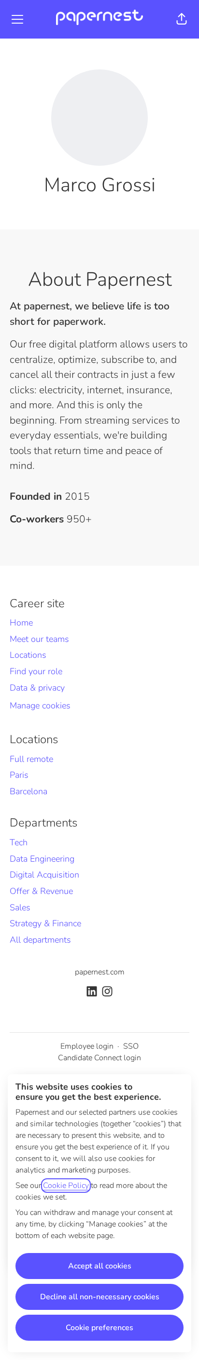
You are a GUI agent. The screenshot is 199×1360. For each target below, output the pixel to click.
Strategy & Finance (45, 923)
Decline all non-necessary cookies (99, 1297)
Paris (19, 775)
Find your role (36, 671)
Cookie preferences (99, 1327)
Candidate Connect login (99, 1058)
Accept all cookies (99, 1266)
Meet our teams (39, 639)
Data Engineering (42, 859)
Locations (28, 655)
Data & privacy (37, 687)
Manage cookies (40, 705)
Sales (20, 907)
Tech (19, 842)
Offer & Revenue (41, 891)
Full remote (31, 759)
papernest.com (100, 972)
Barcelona (28, 791)
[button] (181, 19)
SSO (131, 1046)
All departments (40, 940)
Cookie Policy (66, 1185)
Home (21, 622)
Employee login (87, 1046)
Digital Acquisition (44, 874)
